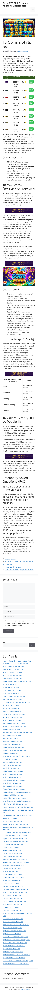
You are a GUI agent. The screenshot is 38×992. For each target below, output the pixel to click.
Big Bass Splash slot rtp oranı (13, 952)
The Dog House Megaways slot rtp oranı (17, 832)
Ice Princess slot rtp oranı (12, 765)
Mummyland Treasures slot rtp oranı (15, 937)
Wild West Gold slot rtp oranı (13, 771)
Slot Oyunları (7, 564)
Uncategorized (10, 559)
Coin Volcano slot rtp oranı (12, 868)
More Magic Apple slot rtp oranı (14, 780)
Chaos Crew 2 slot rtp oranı (12, 853)
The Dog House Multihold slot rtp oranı (16, 702)
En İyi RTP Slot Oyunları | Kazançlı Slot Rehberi (16, 4)
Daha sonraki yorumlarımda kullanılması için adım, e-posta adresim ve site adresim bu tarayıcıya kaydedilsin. (20, 623)
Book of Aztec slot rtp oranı (12, 672)
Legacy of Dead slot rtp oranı (13, 910)
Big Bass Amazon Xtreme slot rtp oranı (16, 940)
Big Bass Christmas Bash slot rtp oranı (16, 955)
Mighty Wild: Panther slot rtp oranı (15, 798)
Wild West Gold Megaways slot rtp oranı (19, 570)
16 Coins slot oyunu (26, 562)
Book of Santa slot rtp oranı (12, 774)
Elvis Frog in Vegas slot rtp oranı (14, 714)
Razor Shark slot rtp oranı (12, 783)
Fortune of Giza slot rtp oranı (13, 886)
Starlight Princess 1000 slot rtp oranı (16, 925)
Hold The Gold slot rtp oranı (12, 699)
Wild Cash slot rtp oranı (11, 753)
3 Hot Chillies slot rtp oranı (12, 856)
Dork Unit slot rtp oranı (11, 768)
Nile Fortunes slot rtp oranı (12, 675)
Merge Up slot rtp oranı (13, 567)
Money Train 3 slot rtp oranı (12, 880)
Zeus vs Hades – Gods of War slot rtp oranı (18, 961)
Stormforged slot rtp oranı (12, 735)
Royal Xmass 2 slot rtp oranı (13, 904)
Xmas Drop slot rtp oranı (11, 883)
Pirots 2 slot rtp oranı (10, 759)
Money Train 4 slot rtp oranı (12, 744)
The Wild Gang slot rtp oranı (13, 844)
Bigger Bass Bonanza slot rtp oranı (15, 838)
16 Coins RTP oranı (11, 562)
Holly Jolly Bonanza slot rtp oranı (14, 723)
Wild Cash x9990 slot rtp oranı (13, 795)
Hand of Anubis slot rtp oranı (13, 711)
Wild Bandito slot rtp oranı (12, 850)
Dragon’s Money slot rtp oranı (13, 741)
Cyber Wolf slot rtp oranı (11, 705)
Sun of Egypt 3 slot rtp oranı (13, 821)
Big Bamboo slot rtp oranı (12, 934)
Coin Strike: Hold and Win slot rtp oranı (16, 889)
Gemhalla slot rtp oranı (11, 738)
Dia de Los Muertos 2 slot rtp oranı (15, 726)
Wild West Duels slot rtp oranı (13, 747)
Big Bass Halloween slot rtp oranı (14, 931)
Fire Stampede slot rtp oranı (13, 898)
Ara (4, 642)
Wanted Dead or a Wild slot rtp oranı (16, 824)
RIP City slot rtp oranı (10, 871)
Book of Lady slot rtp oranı (12, 720)
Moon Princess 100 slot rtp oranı (14, 750)
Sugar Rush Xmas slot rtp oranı (14, 958)
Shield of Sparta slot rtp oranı (13, 666)
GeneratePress (25, 989)
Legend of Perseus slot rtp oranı (14, 696)
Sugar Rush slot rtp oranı (11, 949)
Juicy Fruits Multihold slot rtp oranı (15, 804)
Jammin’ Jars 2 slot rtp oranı (13, 669)
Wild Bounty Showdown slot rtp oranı (16, 862)
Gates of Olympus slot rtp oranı (14, 946)
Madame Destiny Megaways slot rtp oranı (17, 792)
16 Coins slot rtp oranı (10, 684)
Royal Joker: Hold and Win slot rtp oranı (17, 756)
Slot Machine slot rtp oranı (12, 708)
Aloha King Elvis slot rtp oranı (13, 717)
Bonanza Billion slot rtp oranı (13, 874)
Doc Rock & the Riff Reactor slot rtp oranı (17, 732)
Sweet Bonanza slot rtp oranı (13, 922)
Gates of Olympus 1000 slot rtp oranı (16, 964)
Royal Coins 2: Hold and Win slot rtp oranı (17, 801)
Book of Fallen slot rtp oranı (12, 777)
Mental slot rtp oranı (10, 818)
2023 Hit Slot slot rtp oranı (12, 690)
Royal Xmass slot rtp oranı (12, 693)
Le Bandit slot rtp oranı (11, 907)
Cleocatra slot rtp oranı (11, 847)
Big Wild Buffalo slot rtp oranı (13, 762)
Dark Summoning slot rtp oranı (13, 865)
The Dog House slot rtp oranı (13, 919)
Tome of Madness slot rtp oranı (14, 789)
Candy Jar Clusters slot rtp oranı (14, 901)
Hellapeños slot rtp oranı (11, 729)
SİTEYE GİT (31, 81)
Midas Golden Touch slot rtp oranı (15, 859)
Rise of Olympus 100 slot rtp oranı (15, 892)
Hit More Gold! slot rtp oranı (12, 786)
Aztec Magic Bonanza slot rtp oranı (15, 835)
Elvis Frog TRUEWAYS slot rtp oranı (15, 841)
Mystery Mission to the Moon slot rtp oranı (18, 807)
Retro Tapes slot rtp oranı (12, 895)
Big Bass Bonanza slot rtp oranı (14, 877)
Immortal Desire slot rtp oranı (13, 678)
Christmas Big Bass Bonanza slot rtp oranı (17, 815)
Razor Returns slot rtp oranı (12, 928)
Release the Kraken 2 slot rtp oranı (15, 943)
